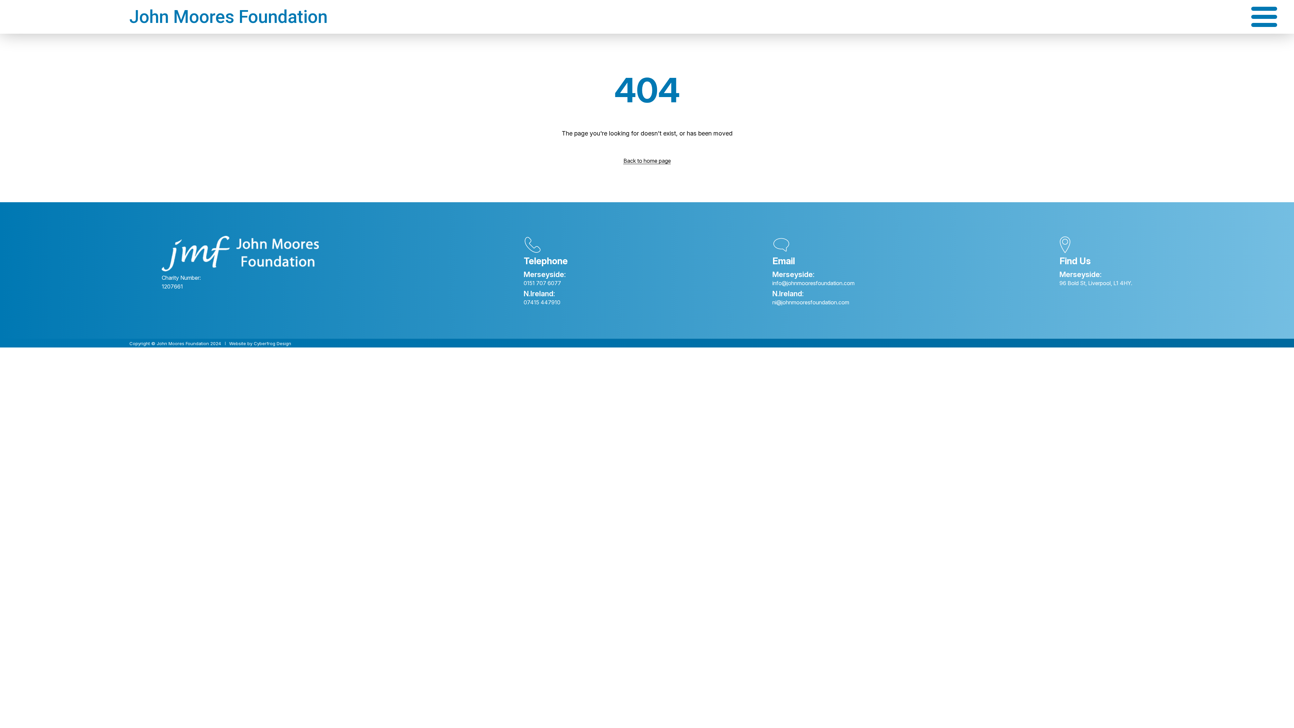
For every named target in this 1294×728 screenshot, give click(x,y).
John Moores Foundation (228, 17)
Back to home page (647, 160)
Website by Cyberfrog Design (260, 343)
